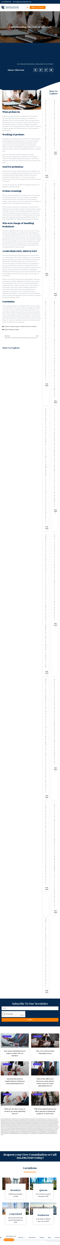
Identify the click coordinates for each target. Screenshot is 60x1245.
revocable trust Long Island (17, 1125)
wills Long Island (47, 1129)
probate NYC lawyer (37, 1124)
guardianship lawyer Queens (35, 1133)
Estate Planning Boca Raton (20, 1129)
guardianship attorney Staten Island (46, 1132)
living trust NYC (50, 1118)
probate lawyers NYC (46, 1123)
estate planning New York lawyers (45, 1131)
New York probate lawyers (9, 1121)
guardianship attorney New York (18, 1132)
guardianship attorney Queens (35, 1132)
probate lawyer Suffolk (4, 1124)
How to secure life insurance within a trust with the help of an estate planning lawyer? (54, 855)
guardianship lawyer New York (17, 1133)
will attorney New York (16, 1126)
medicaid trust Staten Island (48, 1120)
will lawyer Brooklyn (43, 1126)
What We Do (32, 1237)
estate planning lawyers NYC (7, 1130)
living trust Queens (55, 1118)
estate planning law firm (12, 8)
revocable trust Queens (45, 1125)
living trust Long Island (38, 1118)
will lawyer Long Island (49, 1126)
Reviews (42, 1237)
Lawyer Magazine (33, 1129)
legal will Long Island (4, 1118)
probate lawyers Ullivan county (12, 1124)
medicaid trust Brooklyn (11, 1120)
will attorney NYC (23, 1126)
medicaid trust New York (26, 1120)
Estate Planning (8, 329)
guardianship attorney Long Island (8, 1132)
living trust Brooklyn (32, 1118)
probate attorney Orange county (54, 1121)
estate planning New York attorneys (14, 1131)
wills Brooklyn (14, 1129)
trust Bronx (55, 1125)
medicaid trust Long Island (19, 1120)
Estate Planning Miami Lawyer (40, 1129)
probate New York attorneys (21, 1124)
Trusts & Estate (12, 7)
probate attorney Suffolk (30, 1122)
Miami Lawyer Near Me (27, 1129)
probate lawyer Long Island (16, 1123)
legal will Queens (19, 1118)
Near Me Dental (52, 1133)
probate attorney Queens (14, 1122)
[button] (27, 7)
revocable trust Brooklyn (9, 1125)
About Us (20, 1237)
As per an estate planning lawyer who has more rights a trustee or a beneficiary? (54, 457)
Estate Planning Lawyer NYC (26, 1133)
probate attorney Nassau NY (44, 1121)
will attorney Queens (29, 1126)
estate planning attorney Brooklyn (25, 1131)
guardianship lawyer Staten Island (44, 1133)
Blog (49, 1237)
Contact (57, 1237)
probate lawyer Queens (30, 1123)
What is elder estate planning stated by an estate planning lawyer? (54, 577)
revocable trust (51, 1125)
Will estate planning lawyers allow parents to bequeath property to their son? (54, 349)
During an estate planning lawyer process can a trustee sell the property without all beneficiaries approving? (45, 601)
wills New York (52, 1129)
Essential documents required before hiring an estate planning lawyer (45, 227)
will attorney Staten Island (36, 1126)
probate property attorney (51, 1124)
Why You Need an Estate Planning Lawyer (54, 124)
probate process (14, 297)
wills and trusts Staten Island (7, 1129)
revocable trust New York (32, 1125)
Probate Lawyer (14, 326)
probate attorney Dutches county (26, 1121)
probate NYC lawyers (43, 1124)
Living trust (25, 255)
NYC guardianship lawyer (17, 1121)
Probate (6, 326)
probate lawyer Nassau (23, 1123)
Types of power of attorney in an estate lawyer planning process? (45, 844)
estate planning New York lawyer (35, 1131)
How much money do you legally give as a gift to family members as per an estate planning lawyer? (45, 466)
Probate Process (25, 326)
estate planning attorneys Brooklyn (32, 1130)
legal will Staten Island (25, 1118)
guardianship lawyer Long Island (8, 1133)
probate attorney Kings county (35, 1121)
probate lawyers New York (39, 1123)
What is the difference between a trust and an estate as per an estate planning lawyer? (54, 237)
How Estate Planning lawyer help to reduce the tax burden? (45, 136)
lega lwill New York (10, 1118)
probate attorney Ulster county (48, 1122)
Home (18, 64)
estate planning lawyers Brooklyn (43, 1130)
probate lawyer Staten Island (53, 1123)
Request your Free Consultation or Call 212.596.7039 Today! (30, 1156)
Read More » (46, 177)
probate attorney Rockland (22, 1122)
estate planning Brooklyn (51, 1130)
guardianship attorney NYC (27, 1132)
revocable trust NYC (39, 1125)
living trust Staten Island (4, 1120)
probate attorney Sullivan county (39, 1122)
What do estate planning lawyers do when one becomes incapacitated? (54, 722)
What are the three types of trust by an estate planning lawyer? (45, 341)
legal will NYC (15, 1118)
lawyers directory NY (24, 1125)
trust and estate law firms (23, 1130)
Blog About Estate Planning (27, 64)
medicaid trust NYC (33, 1120)
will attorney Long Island (9, 1126)
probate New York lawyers (15, 1130)
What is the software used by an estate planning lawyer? (45, 953)
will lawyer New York (56, 1126)
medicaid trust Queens (40, 1120)
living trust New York (44, 1118)
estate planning (29, 185)
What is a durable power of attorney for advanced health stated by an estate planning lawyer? (45, 736)
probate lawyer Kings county (7, 1123)
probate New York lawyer (30, 1124)
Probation (34, 326)
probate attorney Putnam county (6, 1122)
